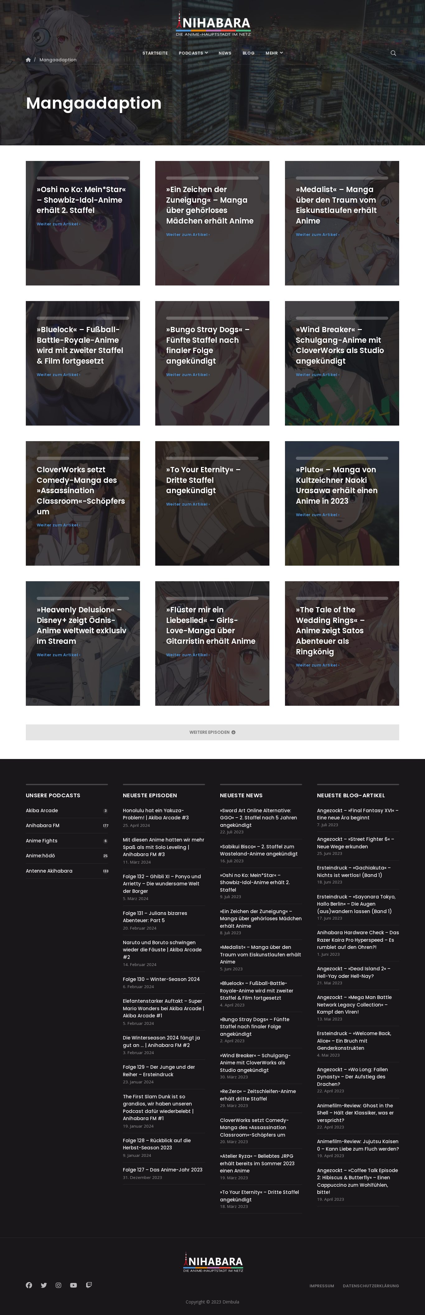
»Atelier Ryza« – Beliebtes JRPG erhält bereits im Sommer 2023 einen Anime (257, 1163)
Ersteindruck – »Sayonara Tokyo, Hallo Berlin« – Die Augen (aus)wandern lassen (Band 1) (356, 904)
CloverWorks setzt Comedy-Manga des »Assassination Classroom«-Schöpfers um (254, 1127)
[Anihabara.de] (212, 21)
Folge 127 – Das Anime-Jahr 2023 (163, 1170)
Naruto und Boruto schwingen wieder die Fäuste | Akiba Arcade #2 (162, 949)
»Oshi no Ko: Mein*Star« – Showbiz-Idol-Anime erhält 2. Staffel (255, 882)
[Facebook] (31, 1285)
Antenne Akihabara (49, 871)
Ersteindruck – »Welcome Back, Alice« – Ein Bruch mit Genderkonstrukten (354, 1040)
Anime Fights (42, 840)
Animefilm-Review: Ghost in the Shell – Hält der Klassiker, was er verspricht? (355, 1113)
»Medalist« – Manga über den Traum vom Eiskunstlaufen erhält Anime (260, 954)
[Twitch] (89, 1285)
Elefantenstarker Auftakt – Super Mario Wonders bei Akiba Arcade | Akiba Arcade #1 (163, 1008)
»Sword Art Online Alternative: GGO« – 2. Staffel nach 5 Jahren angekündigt (258, 817)
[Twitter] (44, 1285)
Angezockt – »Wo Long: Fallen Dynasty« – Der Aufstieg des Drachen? (352, 1076)
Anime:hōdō (40, 855)
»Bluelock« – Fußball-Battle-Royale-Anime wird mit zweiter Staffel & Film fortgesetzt (256, 990)
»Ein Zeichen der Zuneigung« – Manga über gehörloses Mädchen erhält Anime (261, 918)
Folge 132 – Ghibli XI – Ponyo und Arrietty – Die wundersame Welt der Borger (162, 883)
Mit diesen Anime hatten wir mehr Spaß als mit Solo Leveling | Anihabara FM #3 (163, 847)
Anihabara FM (42, 825)
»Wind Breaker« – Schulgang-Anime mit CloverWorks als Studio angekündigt (255, 1062)
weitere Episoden (210, 732)
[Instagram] (58, 1285)
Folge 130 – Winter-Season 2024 (161, 979)
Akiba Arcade (42, 810)
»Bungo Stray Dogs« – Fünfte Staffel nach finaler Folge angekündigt (254, 1026)
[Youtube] (73, 1285)
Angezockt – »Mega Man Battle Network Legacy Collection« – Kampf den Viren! (354, 1004)
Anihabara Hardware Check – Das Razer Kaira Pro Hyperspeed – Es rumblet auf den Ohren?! (358, 939)
